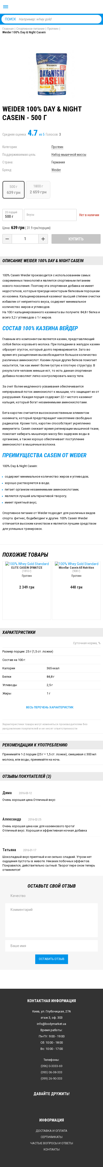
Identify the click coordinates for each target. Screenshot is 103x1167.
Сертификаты (52, 1137)
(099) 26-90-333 (51, 1078)
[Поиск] (97, 19)
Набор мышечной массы (69, 154)
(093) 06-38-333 (51, 1072)
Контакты (52, 1149)
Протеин (57, 147)
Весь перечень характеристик (49, 707)
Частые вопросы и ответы (51, 1143)
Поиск (10, 19)
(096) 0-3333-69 (51, 1066)
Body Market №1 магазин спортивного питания (51, 7)
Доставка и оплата (51, 1130)
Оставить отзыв (51, 959)
